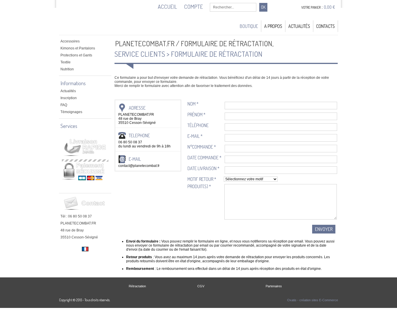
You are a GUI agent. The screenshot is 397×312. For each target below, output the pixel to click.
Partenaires (274, 286)
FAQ (63, 105)
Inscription (68, 98)
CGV (200, 286)
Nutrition (67, 69)
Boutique (249, 26)
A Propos (273, 26)
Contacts (325, 26)
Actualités (299, 26)
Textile (65, 62)
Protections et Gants (76, 55)
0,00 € (329, 7)
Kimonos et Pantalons (77, 48)
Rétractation (137, 286)
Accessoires (70, 41)
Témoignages (71, 112)
